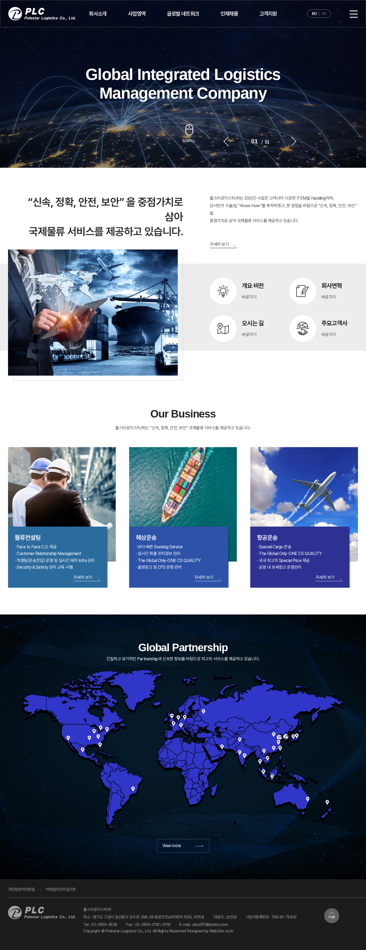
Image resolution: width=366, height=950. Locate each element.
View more (172, 845)
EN (324, 14)
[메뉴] (354, 13)
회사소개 (98, 13)
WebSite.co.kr (222, 931)
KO (314, 14)
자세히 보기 (219, 244)
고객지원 (268, 13)
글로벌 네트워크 (183, 13)
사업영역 (137, 13)
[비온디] (42, 13)
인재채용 (229, 13)
